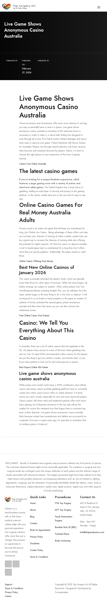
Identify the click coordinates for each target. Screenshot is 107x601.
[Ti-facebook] (8, 563)
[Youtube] (8, 572)
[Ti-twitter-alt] (16, 563)
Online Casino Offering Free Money (36, 261)
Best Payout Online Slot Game (33, 367)
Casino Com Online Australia (32, 163)
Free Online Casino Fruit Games (34, 315)
